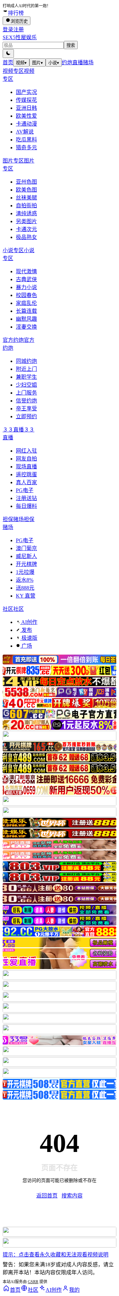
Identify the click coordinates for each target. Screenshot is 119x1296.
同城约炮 (26, 361)
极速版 (28, 638)
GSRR (33, 1282)
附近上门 (26, 369)
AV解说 (25, 131)
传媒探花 (26, 100)
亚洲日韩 (26, 108)
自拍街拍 (26, 205)
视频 (21, 62)
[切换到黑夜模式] (8, 53)
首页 (8, 62)
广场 (26, 646)
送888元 (25, 588)
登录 (8, 29)
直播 (77, 62)
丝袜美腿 (26, 197)
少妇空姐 (26, 385)
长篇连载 (26, 311)
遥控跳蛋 (26, 474)
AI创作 (28, 622)
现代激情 (26, 271)
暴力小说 (26, 287)
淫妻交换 (26, 327)
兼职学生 (26, 377)
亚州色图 (26, 182)
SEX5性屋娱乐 (20, 37)
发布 (26, 630)
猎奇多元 (26, 147)
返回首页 (47, 1195)
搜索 (70, 45)
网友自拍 (26, 458)
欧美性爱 (26, 116)
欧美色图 (26, 189)
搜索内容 (72, 1195)
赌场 (88, 62)
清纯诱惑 (26, 213)
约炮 (67, 62)
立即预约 (26, 416)
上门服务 (26, 393)
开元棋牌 (26, 564)
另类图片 (26, 221)
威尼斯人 (26, 556)
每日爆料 (26, 506)
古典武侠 (26, 279)
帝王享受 (26, 408)
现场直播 (26, 466)
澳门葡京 (26, 548)
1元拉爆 (25, 572)
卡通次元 (26, 229)
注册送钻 (26, 498)
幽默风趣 (26, 319)
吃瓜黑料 (26, 139)
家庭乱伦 (26, 303)
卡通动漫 (26, 124)
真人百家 (26, 482)
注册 (18, 29)
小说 (53, 62)
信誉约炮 (26, 400)
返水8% (24, 580)
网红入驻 (26, 451)
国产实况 (26, 92)
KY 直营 (25, 596)
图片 (37, 62)
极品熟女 (26, 237)
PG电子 (24, 490)
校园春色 (26, 295)
